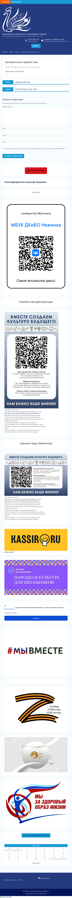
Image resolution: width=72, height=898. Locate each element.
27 (9, 859)
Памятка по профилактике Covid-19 (36, 835)
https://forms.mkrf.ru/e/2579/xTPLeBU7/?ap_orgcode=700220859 (21, 413)
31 (44, 859)
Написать (36, 618)
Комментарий (7, 106)
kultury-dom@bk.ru (33, 41)
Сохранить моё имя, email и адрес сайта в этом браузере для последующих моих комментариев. (35, 148)
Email (5, 135)
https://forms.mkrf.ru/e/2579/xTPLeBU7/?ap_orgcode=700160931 (21, 501)
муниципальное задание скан (14, 71)
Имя (4, 128)
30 (35, 859)
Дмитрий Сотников (23, 67)
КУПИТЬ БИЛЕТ (9, 552)
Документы (36, 67)
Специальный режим (37, 170)
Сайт (4, 142)
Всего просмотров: (11, 880)
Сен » (38, 863)
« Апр (34, 863)
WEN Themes (43, 893)
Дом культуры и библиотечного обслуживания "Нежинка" (25, 34)
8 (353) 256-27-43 (33, 39)
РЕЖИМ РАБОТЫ (36, 192)
